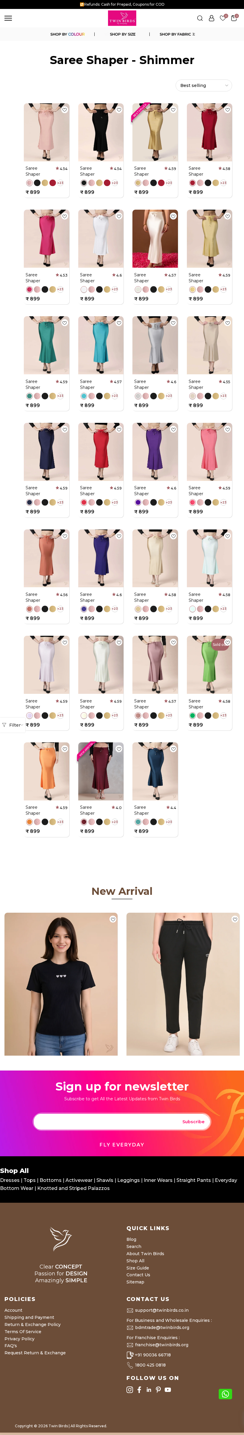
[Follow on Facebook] (139, 1389)
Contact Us (138, 1274)
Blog (131, 1239)
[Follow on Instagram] (129, 1389)
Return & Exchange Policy (32, 1324)
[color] (67, 34)
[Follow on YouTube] (168, 1389)
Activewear (79, 1180)
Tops (30, 1180)
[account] (211, 18)
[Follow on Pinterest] (158, 1389)
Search (133, 1246)
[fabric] (177, 34)
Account (13, 1310)
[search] (200, 18)
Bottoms (51, 1180)
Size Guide (137, 1268)
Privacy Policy (19, 1338)
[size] (122, 34)
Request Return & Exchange (35, 1352)
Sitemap (135, 1282)
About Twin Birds (145, 1253)
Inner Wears (158, 1180)
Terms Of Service (22, 1331)
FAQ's (10, 1345)
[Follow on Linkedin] (149, 1389)
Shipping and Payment (29, 1317)
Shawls (104, 1180)
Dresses (10, 1180)
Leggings (128, 1180)
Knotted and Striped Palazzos (73, 1188)
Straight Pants (193, 1180)
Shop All (135, 1260)
